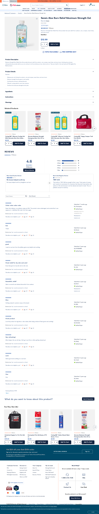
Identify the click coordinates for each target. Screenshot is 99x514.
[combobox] (49, 5)
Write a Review (29, 170)
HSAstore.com (13, 1)
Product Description (11, 59)
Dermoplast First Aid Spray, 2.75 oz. (37, 435)
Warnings (8, 102)
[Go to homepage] (15, 5)
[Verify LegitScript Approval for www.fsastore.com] (16, 488)
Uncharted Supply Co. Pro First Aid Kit (15, 435)
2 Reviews (13, 432)
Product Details (10, 71)
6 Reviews (36, 432)
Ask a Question (88, 399)
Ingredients (9, 91)
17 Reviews (37, 134)
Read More (43, 34)
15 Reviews (51, 28)
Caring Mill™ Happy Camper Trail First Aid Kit (83, 137)
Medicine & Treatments (10, 13)
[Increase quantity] (47, 44)
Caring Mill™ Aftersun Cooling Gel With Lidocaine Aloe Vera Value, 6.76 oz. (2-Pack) (60, 137)
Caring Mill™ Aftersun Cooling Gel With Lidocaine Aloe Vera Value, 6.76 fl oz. (15, 137)
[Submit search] (66, 5)
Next (7, 393)
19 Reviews (83, 134)
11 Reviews (14, 134)
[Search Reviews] (26, 196)
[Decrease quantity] (42, 44)
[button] (15, 121)
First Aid (20, 13)
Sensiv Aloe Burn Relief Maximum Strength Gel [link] (35, 13)
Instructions (9, 97)
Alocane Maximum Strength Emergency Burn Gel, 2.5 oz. (36, 137)
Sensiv (47, 21)
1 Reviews (59, 432)
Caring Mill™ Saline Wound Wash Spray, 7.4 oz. (60, 435)
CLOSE (93, 512)
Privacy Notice (54, 506)
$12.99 (44, 39)
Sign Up (87, 451)
